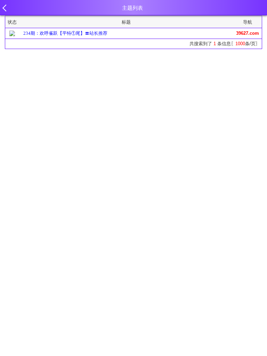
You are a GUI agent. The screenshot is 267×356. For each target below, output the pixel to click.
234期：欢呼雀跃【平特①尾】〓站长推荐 (65, 33)
